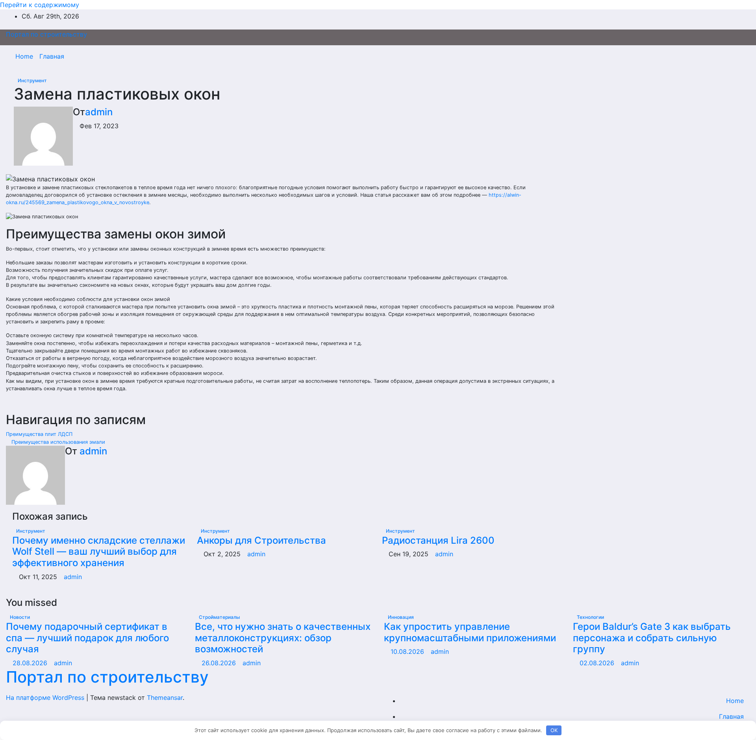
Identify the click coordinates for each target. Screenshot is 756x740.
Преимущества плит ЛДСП (40, 434)
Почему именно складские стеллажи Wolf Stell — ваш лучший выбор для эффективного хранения (98, 552)
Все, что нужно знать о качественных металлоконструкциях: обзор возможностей (283, 638)
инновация (401, 617)
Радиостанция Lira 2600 (438, 540)
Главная (51, 56)
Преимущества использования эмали (57, 442)
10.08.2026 (408, 651)
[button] (727, 56)
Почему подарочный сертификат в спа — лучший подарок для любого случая (87, 638)
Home (24, 56)
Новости (20, 617)
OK (554, 730)
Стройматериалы (219, 617)
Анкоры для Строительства (261, 540)
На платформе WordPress (46, 697)
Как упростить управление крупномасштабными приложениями (470, 632)
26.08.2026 (220, 663)
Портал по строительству (46, 34)
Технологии (590, 617)
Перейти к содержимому (39, 5)
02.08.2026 (598, 663)
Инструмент (32, 80)
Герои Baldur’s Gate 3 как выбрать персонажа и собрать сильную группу (652, 638)
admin (99, 112)
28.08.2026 (31, 663)
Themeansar (165, 697)
